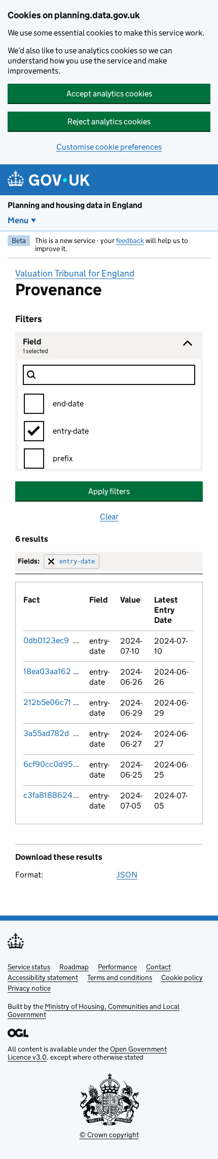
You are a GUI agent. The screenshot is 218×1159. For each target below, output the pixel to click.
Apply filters (109, 491)
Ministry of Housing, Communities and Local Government (93, 1010)
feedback (130, 240)
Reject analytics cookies (109, 121)
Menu (18, 220)
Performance (117, 966)
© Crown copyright (109, 1134)
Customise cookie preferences (109, 147)
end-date (68, 403)
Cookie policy (182, 977)
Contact (158, 966)
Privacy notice (29, 988)
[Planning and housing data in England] (50, 179)
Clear (109, 516)
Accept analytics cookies (109, 93)
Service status (29, 966)
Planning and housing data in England (75, 205)
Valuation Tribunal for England (74, 273)
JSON (127, 875)
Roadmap (74, 966)
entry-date (71, 431)
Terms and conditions (119, 977)
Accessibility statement (43, 977)
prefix (62, 458)
